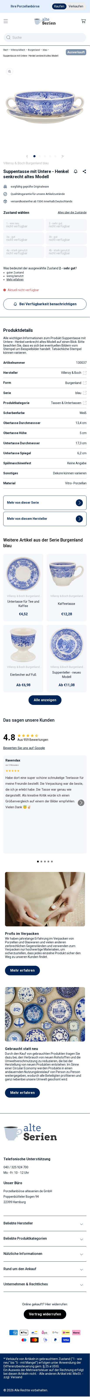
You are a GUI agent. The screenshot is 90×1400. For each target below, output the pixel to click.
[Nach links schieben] (27, 156)
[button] (5, 21)
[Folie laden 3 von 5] (45, 156)
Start (5, 50)
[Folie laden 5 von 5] (55, 156)
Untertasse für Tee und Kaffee (23, 604)
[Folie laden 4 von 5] (50, 156)
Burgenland (34, 50)
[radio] (23, 225)
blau (45, 50)
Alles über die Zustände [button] (72, 212)
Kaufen (59, 6)
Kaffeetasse (66, 603)
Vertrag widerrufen (45, 1314)
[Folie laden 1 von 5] (34, 156)
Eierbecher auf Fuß (23, 674)
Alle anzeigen (45, 700)
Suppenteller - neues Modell (66, 675)
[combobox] (45, 37)
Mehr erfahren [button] (15, 279)
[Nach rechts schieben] (63, 156)
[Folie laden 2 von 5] (39, 156)
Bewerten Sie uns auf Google (24, 748)
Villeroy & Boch (18, 50)
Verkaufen (76, 6)
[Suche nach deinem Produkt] (8, 37)
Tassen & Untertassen (66, 403)
